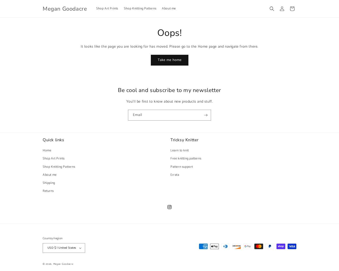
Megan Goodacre (63, 264)
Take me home (169, 60)
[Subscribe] (206, 115)
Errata (174, 175)
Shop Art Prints (54, 158)
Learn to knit (179, 150)
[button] (272, 9)
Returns (48, 191)
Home (47, 150)
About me (50, 175)
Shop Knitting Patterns (59, 167)
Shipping (49, 183)
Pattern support (181, 167)
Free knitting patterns (185, 158)
